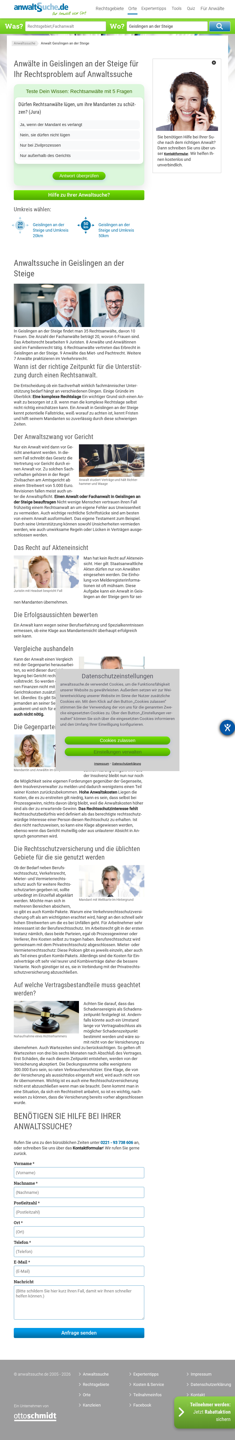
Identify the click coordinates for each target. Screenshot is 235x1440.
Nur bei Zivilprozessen (40, 145)
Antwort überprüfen (79, 175)
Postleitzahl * (27, 1203)
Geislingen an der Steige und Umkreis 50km (116, 230)
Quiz (191, 8)
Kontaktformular (176, 154)
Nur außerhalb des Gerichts (45, 155)
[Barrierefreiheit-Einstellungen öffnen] (227, 727)
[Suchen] (219, 26)
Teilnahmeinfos (147, 1394)
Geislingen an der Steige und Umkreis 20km (50, 230)
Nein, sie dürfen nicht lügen (45, 135)
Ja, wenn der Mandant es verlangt (51, 124)
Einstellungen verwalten (118, 751)
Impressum (201, 1374)
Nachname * (26, 1183)
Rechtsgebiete (110, 8)
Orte (132, 8)
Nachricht (24, 1281)
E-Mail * (22, 1262)
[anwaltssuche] (50, 15)
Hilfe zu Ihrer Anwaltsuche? (79, 195)
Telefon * (22, 1242)
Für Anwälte (212, 8)
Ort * (18, 1222)
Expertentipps (153, 8)
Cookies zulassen (117, 740)
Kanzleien (92, 1405)
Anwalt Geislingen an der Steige (65, 43)
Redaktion (200, 1405)
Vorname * (24, 1163)
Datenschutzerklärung (204, 1384)
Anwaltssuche (24, 43)
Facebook (142, 1405)
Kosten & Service (148, 1384)
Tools (177, 8)
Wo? (117, 26)
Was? (14, 26)
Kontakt (198, 1394)
